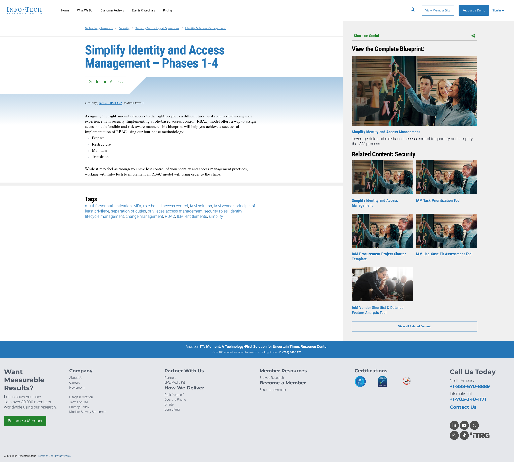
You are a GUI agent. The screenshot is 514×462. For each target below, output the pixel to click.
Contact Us (463, 407)
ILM (180, 216)
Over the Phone (175, 399)
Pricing (167, 10)
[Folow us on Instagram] (454, 435)
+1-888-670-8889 (470, 386)
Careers (74, 382)
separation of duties (128, 211)
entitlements (196, 216)
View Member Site (437, 10)
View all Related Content (414, 326)
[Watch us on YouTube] (464, 425)
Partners (170, 378)
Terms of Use (78, 402)
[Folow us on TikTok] (464, 435)
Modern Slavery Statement (87, 412)
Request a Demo (473, 10)
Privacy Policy (79, 407)
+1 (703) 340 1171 (290, 352)
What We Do (85, 10)
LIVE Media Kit (174, 382)
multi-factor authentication (108, 205)
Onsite (168, 404)
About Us (75, 378)
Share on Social (366, 36)
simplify (216, 216)
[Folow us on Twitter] (474, 425)
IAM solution (201, 205)
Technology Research (99, 28)
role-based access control (165, 205)
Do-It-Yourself (174, 395)
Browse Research (272, 378)
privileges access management (175, 211)
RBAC (170, 216)
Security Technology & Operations (157, 28)
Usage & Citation (81, 397)
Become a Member (25, 421)
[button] (499, 10)
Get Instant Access (106, 81)
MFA (137, 205)
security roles (216, 211)
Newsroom (77, 387)
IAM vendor (224, 205)
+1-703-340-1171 (468, 399)
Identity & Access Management (205, 28)
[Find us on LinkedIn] (454, 425)
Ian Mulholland (110, 103)
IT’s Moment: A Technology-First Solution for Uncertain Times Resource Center (264, 346)
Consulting (172, 409)
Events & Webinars (143, 10)
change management (144, 216)
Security (124, 28)
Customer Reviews (112, 10)
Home (65, 10)
